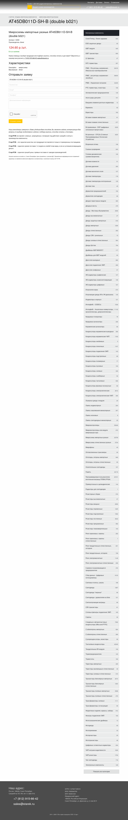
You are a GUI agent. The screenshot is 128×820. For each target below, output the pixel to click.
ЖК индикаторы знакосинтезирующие (102, 280)
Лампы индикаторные (102, 405)
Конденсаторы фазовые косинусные (102, 386)
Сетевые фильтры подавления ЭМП (102, 612)
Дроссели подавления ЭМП (102, 265)
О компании (115, 2)
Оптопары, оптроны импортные (102, 457)
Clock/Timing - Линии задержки (102, 39)
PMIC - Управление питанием (102, 83)
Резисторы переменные (102, 509)
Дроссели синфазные (102, 270)
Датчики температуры (102, 176)
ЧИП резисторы (102, 755)
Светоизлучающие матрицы (102, 602)
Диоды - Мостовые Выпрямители (102, 211)
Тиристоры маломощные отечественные (102, 669)
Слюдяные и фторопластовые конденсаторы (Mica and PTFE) (102, 623)
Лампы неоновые (102, 415)
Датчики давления (102, 166)
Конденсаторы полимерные (102, 361)
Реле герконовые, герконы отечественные (102, 539)
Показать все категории (101, 771)
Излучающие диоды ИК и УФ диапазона (102, 294)
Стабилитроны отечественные (102, 634)
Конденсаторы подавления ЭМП (102, 351)
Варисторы (102, 112)
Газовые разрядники (102, 149)
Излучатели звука (102, 290)
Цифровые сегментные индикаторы (102, 745)
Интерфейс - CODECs (102, 304)
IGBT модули (102, 48)
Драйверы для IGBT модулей (102, 255)
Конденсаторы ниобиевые (102, 341)
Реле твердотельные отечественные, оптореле (102, 547)
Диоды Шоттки (102, 245)
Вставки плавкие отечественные (102, 122)
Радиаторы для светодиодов (102, 489)
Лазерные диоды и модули (102, 400)
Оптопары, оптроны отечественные (102, 462)
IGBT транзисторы (102, 53)
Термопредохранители (102, 654)
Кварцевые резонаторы (102, 322)
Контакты (91, 2)
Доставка (99, 2)
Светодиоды (102, 587)
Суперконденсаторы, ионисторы (102, 639)
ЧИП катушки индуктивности (102, 750)
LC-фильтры (102, 58)
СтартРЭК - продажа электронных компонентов (23, 17)
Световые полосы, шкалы (102, 582)
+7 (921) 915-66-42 (94, 7)
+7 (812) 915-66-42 (25, 798)
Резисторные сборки (102, 494)
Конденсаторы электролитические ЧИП (102, 396)
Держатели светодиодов (102, 196)
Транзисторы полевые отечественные (102, 696)
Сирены (102, 617)
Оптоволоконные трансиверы (102, 452)
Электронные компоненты (94, 33)
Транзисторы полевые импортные (102, 691)
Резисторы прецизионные (102, 524)
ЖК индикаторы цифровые (102, 285)
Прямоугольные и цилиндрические (102, 484)
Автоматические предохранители (102, 93)
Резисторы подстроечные (102, 514)
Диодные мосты (102, 206)
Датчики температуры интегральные (102, 181)
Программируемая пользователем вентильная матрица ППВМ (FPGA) (102, 478)
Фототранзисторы (102, 740)
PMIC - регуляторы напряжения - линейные (102, 76)
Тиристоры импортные (102, 664)
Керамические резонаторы (102, 327)
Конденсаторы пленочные (102, 346)
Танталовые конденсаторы (102, 644)
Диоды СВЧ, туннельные (102, 235)
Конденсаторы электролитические (102, 391)
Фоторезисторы (102, 735)
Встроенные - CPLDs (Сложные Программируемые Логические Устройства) (102, 136)
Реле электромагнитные (102, 558)
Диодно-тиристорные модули (102, 201)
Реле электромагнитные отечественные (102, 563)
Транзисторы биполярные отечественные (102, 685)
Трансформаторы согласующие (102, 706)
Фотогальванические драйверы (102, 720)
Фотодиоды (102, 725)
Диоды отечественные (102, 230)
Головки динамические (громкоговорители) (102, 155)
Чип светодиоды (102, 760)
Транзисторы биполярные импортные (102, 679)
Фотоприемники (102, 730)
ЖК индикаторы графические (102, 275)
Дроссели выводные (102, 260)
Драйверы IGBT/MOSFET (102, 250)
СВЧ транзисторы (102, 607)
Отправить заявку (15, 121)
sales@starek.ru (112, 7)
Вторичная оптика (102, 144)
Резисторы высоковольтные (102, 499)
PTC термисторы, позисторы (102, 88)
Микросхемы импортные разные (102, 437)
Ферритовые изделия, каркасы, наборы (102, 711)
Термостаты (102, 659)
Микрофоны (102, 447)
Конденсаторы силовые (102, 371)
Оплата (106, 2)
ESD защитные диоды (102, 43)
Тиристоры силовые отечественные (102, 674)
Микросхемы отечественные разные (102, 442)
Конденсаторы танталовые (102, 381)
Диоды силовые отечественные (102, 240)
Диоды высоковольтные (102, 216)
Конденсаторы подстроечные (102, 356)
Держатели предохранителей (102, 191)
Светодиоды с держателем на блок (102, 597)
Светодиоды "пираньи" (102, 592)
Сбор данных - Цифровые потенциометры (102, 576)
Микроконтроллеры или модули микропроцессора (102, 431)
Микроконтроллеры (102, 425)
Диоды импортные (102, 225)
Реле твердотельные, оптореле (102, 553)
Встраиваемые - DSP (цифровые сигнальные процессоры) (102, 128)
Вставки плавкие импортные (102, 117)
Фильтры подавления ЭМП (102, 716)
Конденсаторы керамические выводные (102, 331)
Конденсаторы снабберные (102, 376)
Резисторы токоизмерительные (102, 529)
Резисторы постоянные (102, 519)
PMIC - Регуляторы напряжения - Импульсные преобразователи (102, 69)
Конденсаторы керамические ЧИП (102, 336)
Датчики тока (102, 186)
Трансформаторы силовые (102, 701)
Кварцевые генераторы (102, 317)
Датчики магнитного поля (102, 171)
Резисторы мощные (102, 504)
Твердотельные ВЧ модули (102, 649)
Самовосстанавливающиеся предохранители (102, 569)
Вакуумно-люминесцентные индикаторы (102, 102)
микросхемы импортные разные (48, 17)
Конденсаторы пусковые (102, 366)
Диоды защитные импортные (102, 221)
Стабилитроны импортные (102, 629)
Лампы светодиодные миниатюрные (102, 420)
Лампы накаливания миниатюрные (102, 410)
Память (102, 472)
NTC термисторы (102, 63)
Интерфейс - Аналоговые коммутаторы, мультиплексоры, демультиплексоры (102, 310)
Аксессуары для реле (102, 98)
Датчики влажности (102, 161)
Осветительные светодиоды (102, 467)
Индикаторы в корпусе (102, 299)
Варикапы (102, 107)
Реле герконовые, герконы (102, 533)
